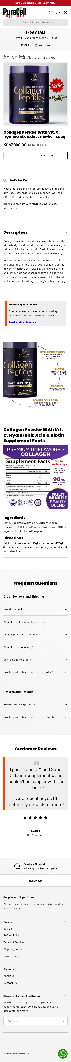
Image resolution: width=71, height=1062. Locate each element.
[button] (35, 166)
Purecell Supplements (19, 1053)
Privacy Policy (11, 956)
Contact (11, 73)
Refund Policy (11, 935)
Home (9, 23)
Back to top (35, 880)
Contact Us (10, 982)
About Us (8, 975)
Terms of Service (13, 942)
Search (7, 928)
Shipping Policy (12, 949)
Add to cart (47, 155)
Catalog (11, 36)
